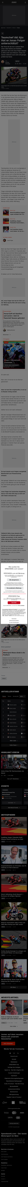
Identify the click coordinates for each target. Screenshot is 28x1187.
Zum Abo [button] (14, 602)
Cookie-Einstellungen (14, 622)
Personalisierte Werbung (14, 588)
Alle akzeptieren (14, 579)
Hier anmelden (21, 605)
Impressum (14, 618)
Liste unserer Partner (7, 615)
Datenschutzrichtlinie (14, 620)
